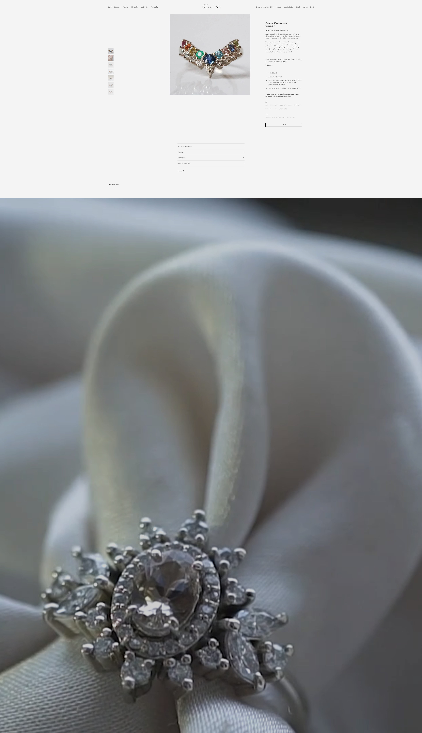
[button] (265, 7)
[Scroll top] (418, 729)
